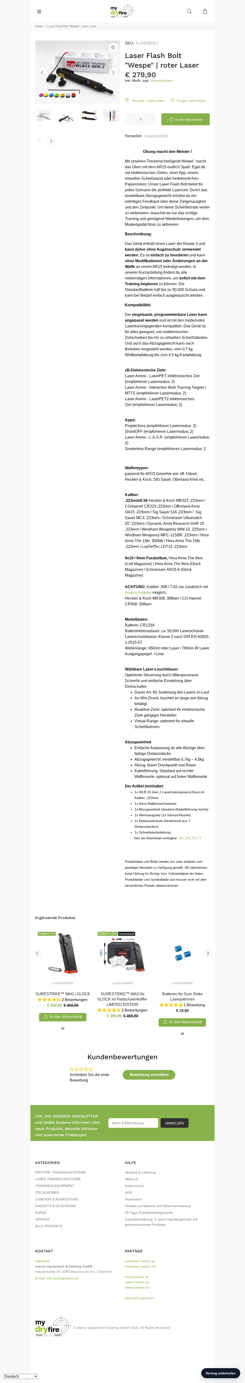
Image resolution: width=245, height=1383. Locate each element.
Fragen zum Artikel (191, 101)
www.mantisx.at (136, 1277)
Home (39, 26)
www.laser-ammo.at (140, 1261)
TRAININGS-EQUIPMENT (54, 1186)
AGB (128, 1192)
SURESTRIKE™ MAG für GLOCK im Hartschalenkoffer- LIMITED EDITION (122, 999)
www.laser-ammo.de (140, 1266)
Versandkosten (161, 80)
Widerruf (131, 1179)
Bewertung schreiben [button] (149, 1075)
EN (187, 838)
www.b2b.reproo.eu (139, 1298)
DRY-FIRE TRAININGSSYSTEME (60, 1172)
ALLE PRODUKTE (49, 1226)
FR (194, 838)
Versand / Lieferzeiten (148, 101)
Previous (42, 72)
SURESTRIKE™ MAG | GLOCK (62, 994)
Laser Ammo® (156, 136)
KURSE (40, 1213)
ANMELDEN (174, 1123)
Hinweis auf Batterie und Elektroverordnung (158, 1206)
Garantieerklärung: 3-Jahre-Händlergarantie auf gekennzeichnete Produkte (161, 1222)
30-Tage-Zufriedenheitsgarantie (149, 1213)
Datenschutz (134, 1186)
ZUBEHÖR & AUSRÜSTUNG (56, 1199)
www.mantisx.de (137, 1282)
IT (199, 838)
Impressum (133, 1199)
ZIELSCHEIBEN (47, 1192)
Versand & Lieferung (140, 1172)
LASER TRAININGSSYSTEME (58, 1179)
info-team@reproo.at (62, 1278)
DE (181, 838)
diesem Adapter (138, 592)
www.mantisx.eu (137, 1287)
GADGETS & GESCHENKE (55, 1206)
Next (113, 72)
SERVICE (42, 1219)
